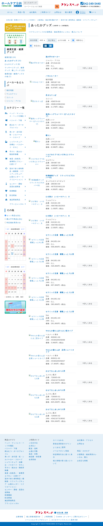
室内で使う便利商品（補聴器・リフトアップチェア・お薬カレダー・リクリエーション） (17, 174)
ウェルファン (11, 94)
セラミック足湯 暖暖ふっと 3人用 (60, 254)
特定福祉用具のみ (13, 222)
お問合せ (57, 12)
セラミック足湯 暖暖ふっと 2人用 (60, 292)
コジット (10, 97)
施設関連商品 (15, 200)
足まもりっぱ (51, 95)
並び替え (51, 40)
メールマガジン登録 (61, 451)
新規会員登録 (58, 444)
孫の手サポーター (53, 57)
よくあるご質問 (59, 447)
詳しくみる (88, 68)
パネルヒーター (52, 76)
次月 (22, 229)
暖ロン (48, 135)
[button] (90, 4)
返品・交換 (33, 454)
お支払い (32, 446)
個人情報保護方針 (33, 517)
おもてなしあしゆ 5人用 (55, 390)
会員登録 (32, 459)
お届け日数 (33, 451)
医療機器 (13, 191)
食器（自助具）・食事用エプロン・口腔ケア (17, 161)
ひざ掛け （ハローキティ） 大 (58, 216)
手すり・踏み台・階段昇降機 (17, 153)
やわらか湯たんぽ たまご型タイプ (59, 331)
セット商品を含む (13, 215)
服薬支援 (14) (10, 57)
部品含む (37, 46)
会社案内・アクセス (85, 440)
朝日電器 (10, 90)
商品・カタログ (83, 451)
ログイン (67, 444)
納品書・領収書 (35, 457)
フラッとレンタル (17, 204)
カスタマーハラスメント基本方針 (64, 520)
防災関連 (13, 195)
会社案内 (33, 12)
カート (93, 12)
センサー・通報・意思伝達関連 (17, 185)
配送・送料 (33, 448)
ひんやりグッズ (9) (12, 64)
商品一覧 (21, 12)
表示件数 (33, 40)
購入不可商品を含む (14, 219)
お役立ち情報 (82, 461)
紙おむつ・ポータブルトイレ (17, 126)
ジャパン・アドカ (13, 101)
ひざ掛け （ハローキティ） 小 (58, 197)
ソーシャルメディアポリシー (36, 520)
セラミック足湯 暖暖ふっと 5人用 (60, 273)
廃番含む (79, 40)
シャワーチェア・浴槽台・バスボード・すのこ (17, 144)
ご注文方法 (33, 443)
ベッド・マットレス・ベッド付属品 (17, 114)
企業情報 (19, 517)
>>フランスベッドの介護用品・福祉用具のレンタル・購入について (55, 32)
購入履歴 (68, 12)
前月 (8, 229)
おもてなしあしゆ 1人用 (55, 371)
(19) (13, 61)
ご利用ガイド (45, 12)
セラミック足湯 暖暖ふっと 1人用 (60, 311)
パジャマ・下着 (16, 120)
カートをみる (58, 440)
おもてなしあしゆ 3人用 (55, 409)
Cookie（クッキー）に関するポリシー (71, 517)
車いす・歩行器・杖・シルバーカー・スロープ (17, 134)
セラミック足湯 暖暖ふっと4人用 (59, 235)
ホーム (10, 12)
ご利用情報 (48, 517)
